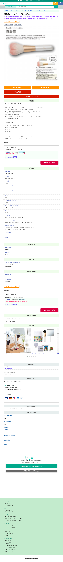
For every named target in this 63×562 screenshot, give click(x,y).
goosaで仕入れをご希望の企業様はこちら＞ (31, 466)
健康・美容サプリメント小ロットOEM (13, 518)
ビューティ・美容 (14, 10)
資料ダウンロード (45, 87)
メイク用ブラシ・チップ (40, 10)
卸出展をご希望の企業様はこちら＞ (31, 471)
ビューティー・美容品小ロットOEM (13, 520)
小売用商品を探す (9, 510)
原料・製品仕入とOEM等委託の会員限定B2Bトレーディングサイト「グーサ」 (31, 0)
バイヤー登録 (8, 503)
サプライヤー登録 (9, 525)
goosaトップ (7, 531)
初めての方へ (8, 540)
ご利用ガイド (8, 543)
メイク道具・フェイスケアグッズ (26, 10)
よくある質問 (8, 542)
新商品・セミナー (9, 535)
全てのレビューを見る (10, 321)
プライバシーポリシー (10, 547)
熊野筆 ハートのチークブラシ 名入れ (17, 14)
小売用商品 (6, 10)
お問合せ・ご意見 (9, 551)
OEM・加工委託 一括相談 (10, 516)
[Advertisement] (31, 486)
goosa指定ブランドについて (11, 545)
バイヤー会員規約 (9, 505)
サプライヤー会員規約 (10, 527)
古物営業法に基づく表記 (10, 549)
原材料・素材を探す (9, 512)
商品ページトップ (17, 87)
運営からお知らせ (9, 533)
